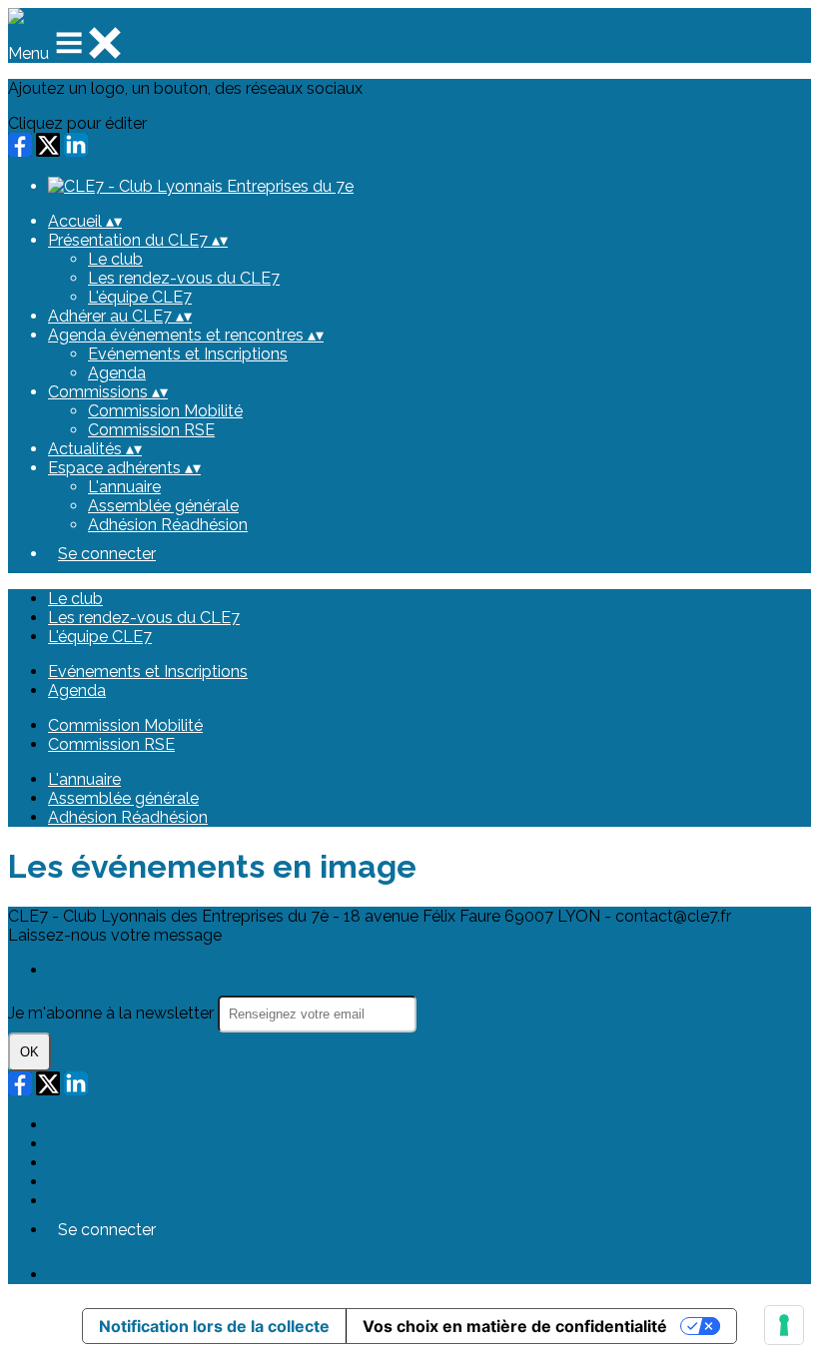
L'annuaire (124, 486)
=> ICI (67, 970)
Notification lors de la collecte (214, 1326)
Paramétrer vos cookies (135, 1200)
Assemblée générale (163, 505)
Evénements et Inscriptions (188, 353)
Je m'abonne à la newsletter (113, 1013)
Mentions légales (110, 1162)
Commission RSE (151, 429)
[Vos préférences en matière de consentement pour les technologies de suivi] (784, 1325)
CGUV (70, 1181)
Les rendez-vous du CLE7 (184, 278)
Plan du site (90, 1124)
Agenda (117, 372)
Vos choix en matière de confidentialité (515, 1326)
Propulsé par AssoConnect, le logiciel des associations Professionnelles (310, 1274)
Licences (81, 1143)
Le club (115, 259)
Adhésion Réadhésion (168, 524)
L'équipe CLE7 (140, 297)
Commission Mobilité (165, 410)
